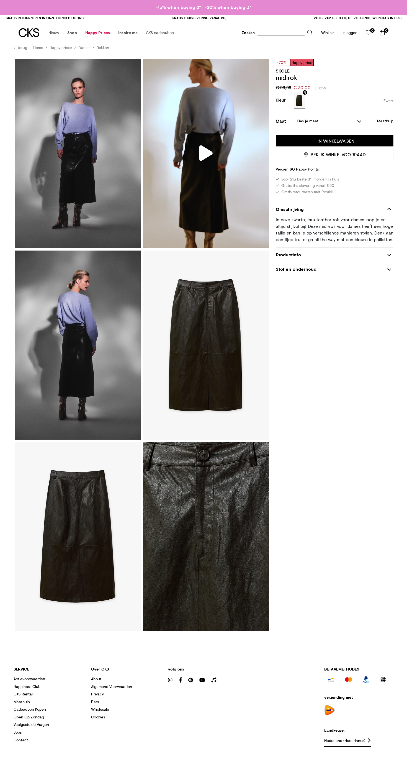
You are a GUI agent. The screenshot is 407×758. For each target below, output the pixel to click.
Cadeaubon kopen (30, 709)
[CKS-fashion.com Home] (29, 32)
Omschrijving (290, 209)
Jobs (18, 732)
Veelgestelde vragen (31, 724)
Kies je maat (307, 121)
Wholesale (100, 709)
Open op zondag (29, 717)
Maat (281, 121)
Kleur (281, 100)
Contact (21, 740)
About (96, 679)
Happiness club (27, 686)
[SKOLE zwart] (299, 100)
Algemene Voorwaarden (111, 686)
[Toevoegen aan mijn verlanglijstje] (385, 62)
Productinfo (288, 254)
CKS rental (23, 694)
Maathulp (22, 702)
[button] (53, 32)
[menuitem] (53, 32)
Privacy (97, 694)
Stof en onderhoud (296, 269)
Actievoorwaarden (29, 679)
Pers (95, 702)
